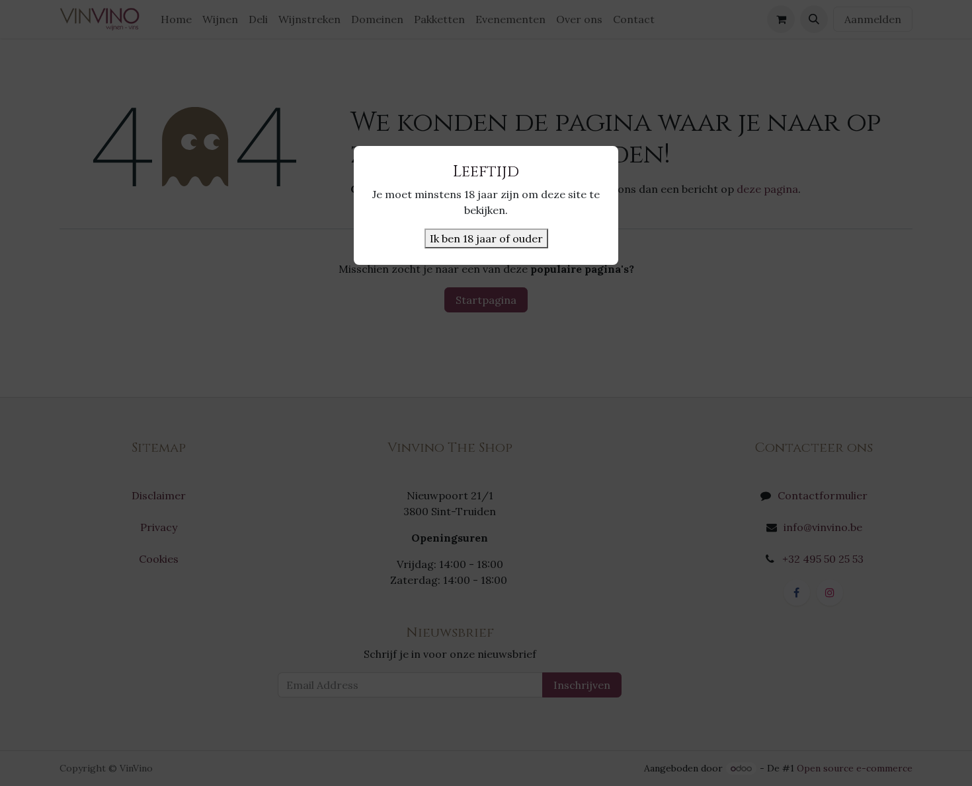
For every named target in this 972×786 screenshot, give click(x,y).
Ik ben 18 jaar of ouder (486, 238)
